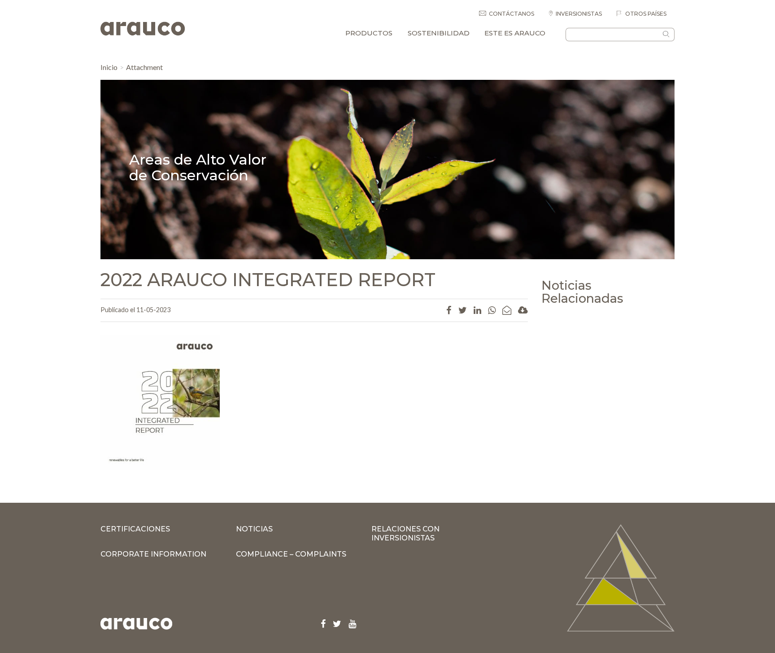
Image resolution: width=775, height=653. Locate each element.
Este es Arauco (514, 33)
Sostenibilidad (439, 33)
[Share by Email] (506, 310)
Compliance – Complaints (291, 554)
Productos (368, 33)
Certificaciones (135, 529)
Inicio (109, 67)
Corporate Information (153, 554)
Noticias (254, 529)
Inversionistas (579, 13)
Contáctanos (511, 13)
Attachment (144, 67)
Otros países (645, 13)
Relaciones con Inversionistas (405, 533)
